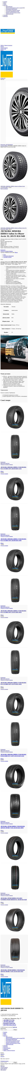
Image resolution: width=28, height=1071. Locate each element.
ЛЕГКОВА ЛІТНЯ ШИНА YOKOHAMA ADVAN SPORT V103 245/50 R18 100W (13, 827)
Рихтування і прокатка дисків (13, 10)
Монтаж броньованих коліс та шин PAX (15, 7)
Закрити (2, 1054)
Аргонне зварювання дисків (12, 11)
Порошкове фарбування (11, 9)
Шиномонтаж (9, 6)
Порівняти (5, 1049)
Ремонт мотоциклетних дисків (13, 12)
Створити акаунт (4, 1061)
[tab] (15, 254)
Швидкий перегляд (5, 463)
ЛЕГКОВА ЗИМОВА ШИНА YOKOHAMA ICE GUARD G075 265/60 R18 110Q (13, 539)
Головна (3, 145)
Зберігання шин (9, 13)
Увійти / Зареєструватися (9, 1050)
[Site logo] (8, 44)
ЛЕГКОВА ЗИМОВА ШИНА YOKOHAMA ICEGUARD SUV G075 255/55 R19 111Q (13, 755)
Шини (6, 145)
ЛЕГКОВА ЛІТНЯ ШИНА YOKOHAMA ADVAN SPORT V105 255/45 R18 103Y (13, 970)
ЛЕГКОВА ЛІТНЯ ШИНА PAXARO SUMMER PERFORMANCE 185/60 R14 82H (14, 898)
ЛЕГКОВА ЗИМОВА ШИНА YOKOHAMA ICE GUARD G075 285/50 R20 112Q (13, 467)
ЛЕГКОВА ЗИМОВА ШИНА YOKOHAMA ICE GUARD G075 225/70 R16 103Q (13, 683)
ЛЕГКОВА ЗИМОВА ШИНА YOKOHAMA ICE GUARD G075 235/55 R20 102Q (13, 611)
